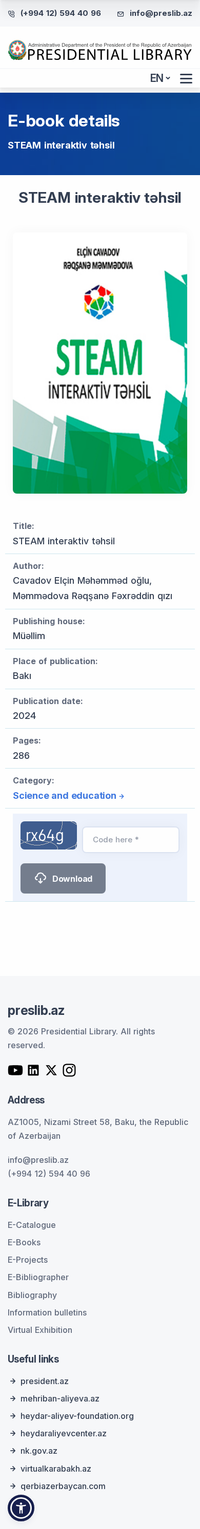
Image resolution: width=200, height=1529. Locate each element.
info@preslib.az (161, 13)
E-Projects (28, 1260)
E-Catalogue (32, 1225)
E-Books (24, 1242)
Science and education (64, 795)
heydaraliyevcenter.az (64, 1433)
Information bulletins (47, 1312)
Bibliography (32, 1295)
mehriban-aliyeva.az (60, 1398)
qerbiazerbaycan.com (63, 1486)
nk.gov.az (39, 1451)
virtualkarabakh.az (56, 1468)
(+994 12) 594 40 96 (61, 13)
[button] (21, 1508)
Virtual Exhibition (40, 1330)
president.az (45, 1381)
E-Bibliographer (38, 1277)
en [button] (157, 78)
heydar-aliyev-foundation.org (77, 1416)
